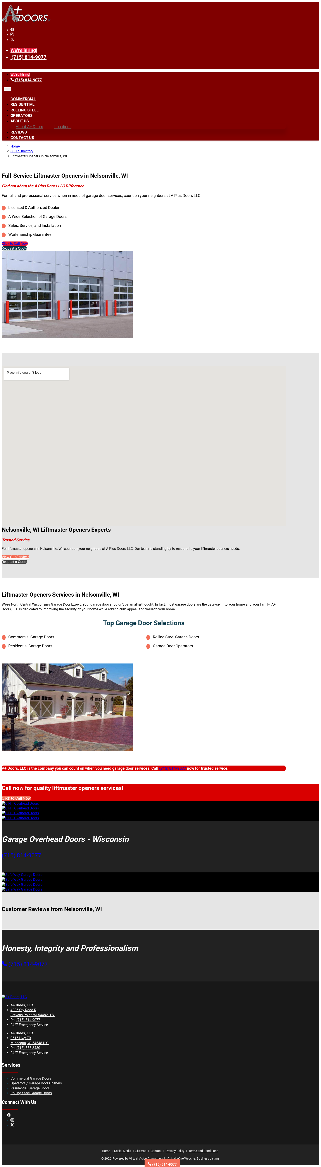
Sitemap (141, 1151)
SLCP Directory (21, 151)
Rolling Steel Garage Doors (31, 1093)
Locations (62, 126)
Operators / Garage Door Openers (36, 1083)
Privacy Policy (175, 1151)
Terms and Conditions (203, 1151)
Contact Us (22, 137)
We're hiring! (23, 50)
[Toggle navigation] (7, 89)
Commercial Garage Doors (30, 1078)
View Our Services (15, 557)
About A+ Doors (29, 126)
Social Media (122, 1151)
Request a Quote (14, 248)
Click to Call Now (15, 243)
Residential (22, 104)
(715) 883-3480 (28, 1048)
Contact (156, 1151)
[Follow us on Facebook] (12, 30)
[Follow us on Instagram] (12, 35)
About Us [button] (19, 121)
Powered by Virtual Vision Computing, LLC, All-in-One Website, (154, 1158)
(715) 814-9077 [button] (21, 855)
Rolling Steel (24, 110)
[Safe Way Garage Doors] (22, 875)
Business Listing (208, 1158)
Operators (21, 115)
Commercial (23, 99)
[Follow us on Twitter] (12, 40)
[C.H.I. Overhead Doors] (20, 803)
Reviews (18, 132)
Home (15, 146)
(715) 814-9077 (29, 57)
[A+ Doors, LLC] (26, 21)
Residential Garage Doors (30, 1088)
